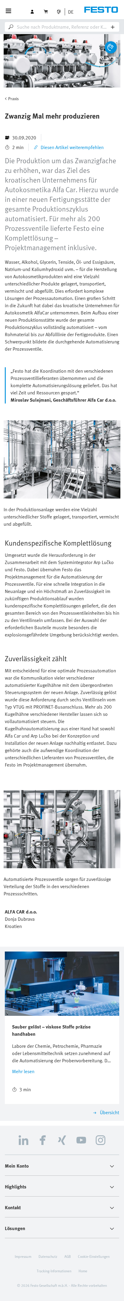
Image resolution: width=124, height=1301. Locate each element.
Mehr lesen (23, 1071)
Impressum (23, 1256)
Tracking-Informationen (54, 1271)
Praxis (13, 98)
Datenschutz (48, 1256)
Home (83, 1271)
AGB (67, 1256)
